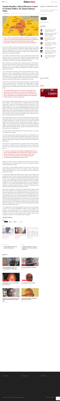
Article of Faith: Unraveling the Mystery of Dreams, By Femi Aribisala (50, 57)
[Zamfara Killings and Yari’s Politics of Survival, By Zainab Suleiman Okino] (8, 230)
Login (53, 1)
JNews (6, 397)
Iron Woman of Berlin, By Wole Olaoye (28, 267)
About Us (52, 397)
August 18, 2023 (5, 270)
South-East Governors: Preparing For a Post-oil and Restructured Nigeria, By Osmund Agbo (10, 299)
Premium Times (6, 13)
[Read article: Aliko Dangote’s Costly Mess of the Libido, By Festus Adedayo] (11, 277)
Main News (48, 397)
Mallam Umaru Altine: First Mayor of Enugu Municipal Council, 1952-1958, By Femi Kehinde (51, 34)
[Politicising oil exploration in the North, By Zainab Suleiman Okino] (33, 233)
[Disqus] (20, 321)
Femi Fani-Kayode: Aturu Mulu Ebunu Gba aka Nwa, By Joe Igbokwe (50, 39)
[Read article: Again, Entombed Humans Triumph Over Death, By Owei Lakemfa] (30, 292)
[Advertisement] (49, 68)
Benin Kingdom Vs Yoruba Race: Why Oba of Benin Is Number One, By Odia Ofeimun (51, 44)
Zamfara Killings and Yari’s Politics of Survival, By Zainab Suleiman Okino (8, 235)
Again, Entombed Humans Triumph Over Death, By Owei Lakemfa (29, 299)
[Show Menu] (3, 1)
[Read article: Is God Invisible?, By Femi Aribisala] (30, 277)
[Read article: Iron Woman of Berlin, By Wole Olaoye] (30, 261)
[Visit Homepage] (29, 2)
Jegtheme (22, 397)
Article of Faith (25, 280)
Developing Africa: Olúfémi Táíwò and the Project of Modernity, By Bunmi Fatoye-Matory (51, 52)
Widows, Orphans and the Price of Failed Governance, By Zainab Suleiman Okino (20, 235)
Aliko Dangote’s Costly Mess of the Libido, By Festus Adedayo (10, 283)
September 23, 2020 (14, 13)
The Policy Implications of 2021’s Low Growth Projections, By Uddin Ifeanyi (9, 268)
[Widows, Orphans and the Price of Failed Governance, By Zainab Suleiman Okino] (20, 230)
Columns (5, 280)
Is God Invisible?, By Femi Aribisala (28, 283)
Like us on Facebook (44, 78)
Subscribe (43, 18)
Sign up (56, 1)
